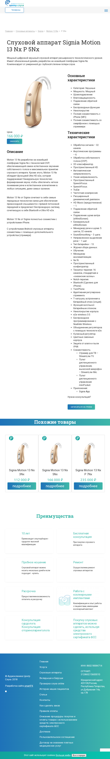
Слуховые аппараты (51, 672)
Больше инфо (63, 755)
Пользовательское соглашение (57, 737)
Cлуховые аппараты (25, 31)
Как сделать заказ (50, 705)
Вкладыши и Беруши (51, 678)
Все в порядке (79, 755)
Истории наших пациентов (54, 689)
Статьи (43, 694)
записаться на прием (81, 407)
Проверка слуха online (52, 683)
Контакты (45, 700)
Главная (9, 31)
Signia (40, 31)
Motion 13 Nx (52, 31)
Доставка (45, 731)
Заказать (14, 141)
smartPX (28, 686)
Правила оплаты (49, 711)
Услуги (43, 667)
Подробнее (21, 486)
